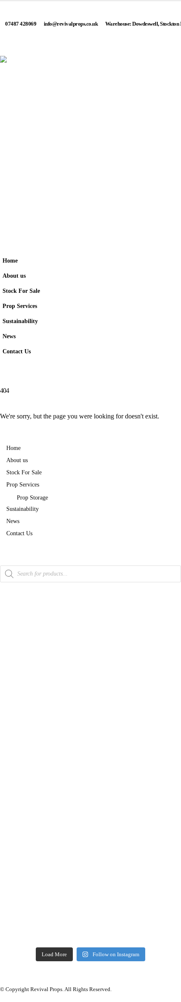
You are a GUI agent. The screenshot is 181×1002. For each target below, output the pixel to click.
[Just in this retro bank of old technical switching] (90, 875)
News (9, 336)
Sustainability (20, 321)
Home (10, 260)
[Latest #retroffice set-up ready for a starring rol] (90, 787)
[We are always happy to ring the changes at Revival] (90, 929)
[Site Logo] (90, 146)
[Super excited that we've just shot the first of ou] (90, 849)
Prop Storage (32, 497)
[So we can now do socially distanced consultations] (90, 900)
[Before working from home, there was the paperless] (90, 816)
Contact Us (17, 351)
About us (14, 275)
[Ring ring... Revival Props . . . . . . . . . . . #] (90, 674)
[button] (172, 317)
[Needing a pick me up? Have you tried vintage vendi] (90, 634)
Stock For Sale (21, 290)
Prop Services (20, 305)
